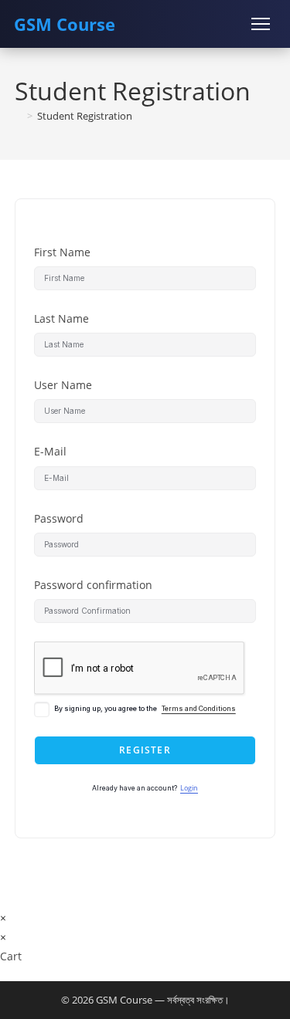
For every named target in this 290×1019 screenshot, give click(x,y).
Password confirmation (93, 584)
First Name (62, 252)
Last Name (61, 318)
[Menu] (260, 24)
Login (189, 788)
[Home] (18, 116)
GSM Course (64, 23)
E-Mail (50, 451)
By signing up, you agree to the (145, 709)
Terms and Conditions (199, 709)
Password (59, 518)
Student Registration (84, 116)
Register (145, 750)
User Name (63, 384)
